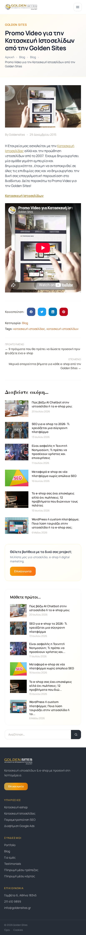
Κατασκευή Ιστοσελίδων (24, 195)
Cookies (18, 930)
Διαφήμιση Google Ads (19, 826)
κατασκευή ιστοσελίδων (62, 329)
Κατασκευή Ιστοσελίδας (19, 813)
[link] (43, 908)
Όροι (7, 930)
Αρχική (9, 57)
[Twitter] (42, 312)
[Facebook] (31, 312)
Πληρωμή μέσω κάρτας (19, 876)
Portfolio (9, 845)
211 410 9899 (12, 901)
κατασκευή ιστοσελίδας (29, 329)
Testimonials (12, 864)
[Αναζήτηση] (76, 734)
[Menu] (77, 7)
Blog (22, 57)
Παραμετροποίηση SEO (19, 820)
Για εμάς (10, 857)
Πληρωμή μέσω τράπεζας (21, 870)
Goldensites (17, 134)
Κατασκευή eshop (16, 807)
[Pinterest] (63, 312)
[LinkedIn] (53, 312)
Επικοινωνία (23, 571)
